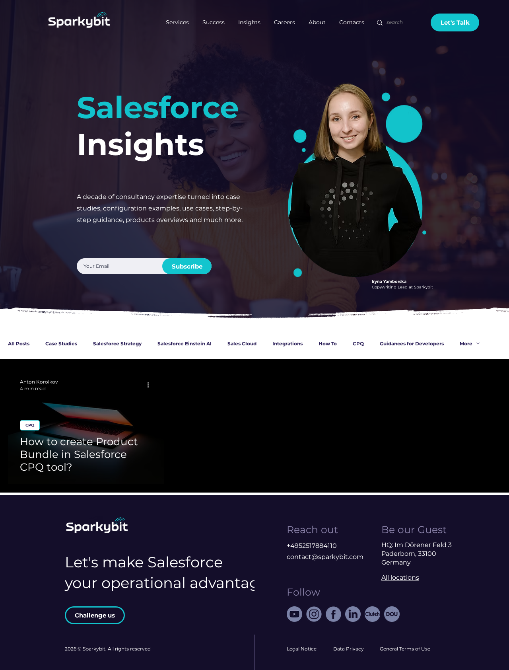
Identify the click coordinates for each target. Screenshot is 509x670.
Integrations (287, 344)
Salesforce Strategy (117, 344)
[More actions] (150, 385)
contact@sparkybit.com (325, 557)
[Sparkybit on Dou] (392, 614)
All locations (400, 577)
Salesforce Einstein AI (184, 344)
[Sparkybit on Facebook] (333, 614)
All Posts (18, 344)
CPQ (358, 344)
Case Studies (61, 344)
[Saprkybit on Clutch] (372, 614)
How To (328, 344)
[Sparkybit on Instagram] (314, 614)
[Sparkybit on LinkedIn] (353, 614)
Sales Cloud (241, 344)
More (466, 344)
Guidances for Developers (412, 344)
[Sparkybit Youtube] (294, 614)
